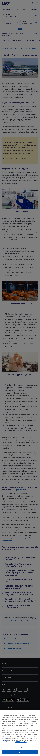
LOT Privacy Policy (21, 742)
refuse (5, 740)
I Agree (20, 752)
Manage (20, 747)
